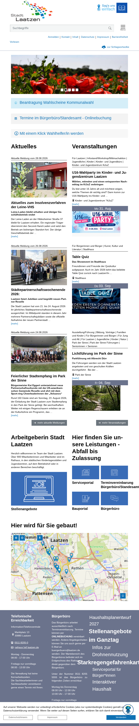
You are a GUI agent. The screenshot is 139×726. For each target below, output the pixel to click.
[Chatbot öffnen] (128, 709)
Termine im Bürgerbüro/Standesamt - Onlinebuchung (65, 118)
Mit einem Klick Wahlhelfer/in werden (52, 133)
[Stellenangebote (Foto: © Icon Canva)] (39, 489)
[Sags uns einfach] (106, 8)
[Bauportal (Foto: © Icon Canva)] (85, 498)
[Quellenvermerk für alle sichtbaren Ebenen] (123, 596)
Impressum (52, 717)
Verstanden (121, 717)
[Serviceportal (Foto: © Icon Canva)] (85, 472)
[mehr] (14, 236)
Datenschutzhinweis (18, 717)
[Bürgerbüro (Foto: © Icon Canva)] (114, 498)
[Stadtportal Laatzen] (32, 11)
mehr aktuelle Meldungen (51, 422)
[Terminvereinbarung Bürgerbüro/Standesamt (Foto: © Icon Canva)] (114, 472)
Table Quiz (80, 257)
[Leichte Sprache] (121, 8)
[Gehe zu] (40, 538)
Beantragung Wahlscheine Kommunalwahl (57, 102)
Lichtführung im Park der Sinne (97, 353)
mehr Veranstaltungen (114, 422)
